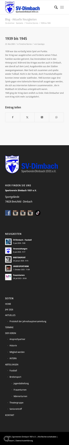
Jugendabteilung (21, 383)
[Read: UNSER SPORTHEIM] (8, 268)
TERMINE (9, 327)
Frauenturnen (19, 275)
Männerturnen (20, 396)
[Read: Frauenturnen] (8, 277)
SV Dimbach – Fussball (22, 239)
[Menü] (62, 7)
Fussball (13, 370)
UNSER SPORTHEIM (21, 266)
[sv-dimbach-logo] (28, 7)
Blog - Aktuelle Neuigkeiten (21, 19)
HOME (8, 303)
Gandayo (41, 44)
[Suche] (54, 7)
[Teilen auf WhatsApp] (56, 117)
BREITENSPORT (19, 257)
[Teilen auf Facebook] (12, 117)
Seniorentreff (16, 408)
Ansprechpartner (17, 339)
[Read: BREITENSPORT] (8, 259)
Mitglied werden (17, 352)
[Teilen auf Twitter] (27, 117)
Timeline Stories (25, 44)
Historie (13, 345)
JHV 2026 (9, 309)
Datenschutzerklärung (24, 440)
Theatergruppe (16, 402)
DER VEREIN (10, 333)
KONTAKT (9, 415)
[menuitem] (54, 7)
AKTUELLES (10, 315)
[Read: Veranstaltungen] (8, 250)
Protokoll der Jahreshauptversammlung (28, 321)
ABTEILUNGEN (11, 364)
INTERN (13, 358)
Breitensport (15, 376)
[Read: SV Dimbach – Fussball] (8, 242)
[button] (6, 438)
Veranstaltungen (20, 248)
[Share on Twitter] (42, 117)
